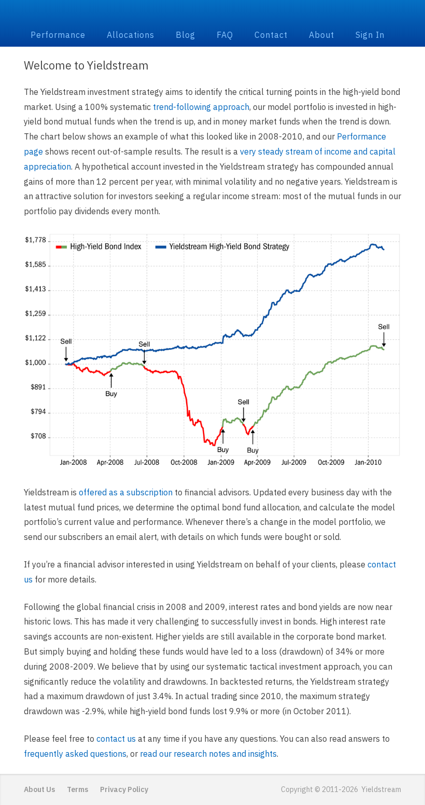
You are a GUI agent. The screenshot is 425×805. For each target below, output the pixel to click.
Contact (271, 35)
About (321, 35)
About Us (39, 789)
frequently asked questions (75, 753)
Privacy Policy (124, 789)
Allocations (130, 35)
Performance (58, 35)
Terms (77, 789)
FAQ (225, 35)
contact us (116, 738)
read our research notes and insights (208, 753)
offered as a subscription (126, 492)
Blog (185, 35)
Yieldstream (212, 13)
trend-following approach (201, 107)
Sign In (370, 35)
